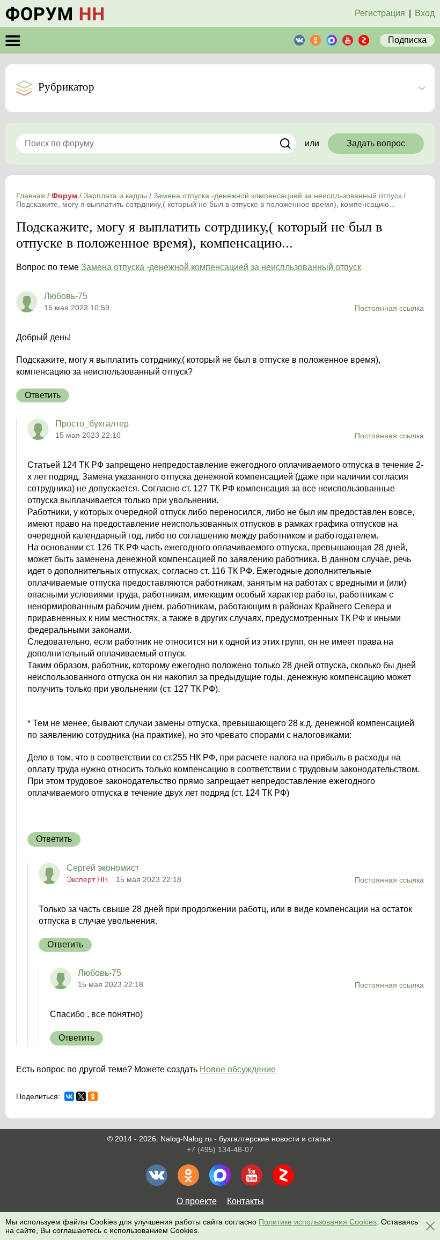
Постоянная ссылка (389, 308)
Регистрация (380, 13)
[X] (81, 1096)
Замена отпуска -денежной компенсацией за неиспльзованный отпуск (221, 267)
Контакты (245, 1201)
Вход (425, 13)
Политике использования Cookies (318, 1221)
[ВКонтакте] (69, 1096)
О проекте (197, 1201)
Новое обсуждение (238, 1069)
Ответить (43, 395)
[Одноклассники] (93, 1096)
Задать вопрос (376, 143)
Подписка (407, 39)
